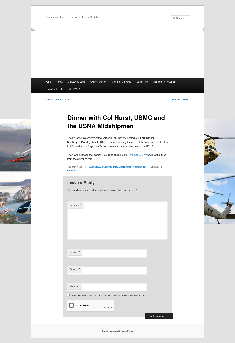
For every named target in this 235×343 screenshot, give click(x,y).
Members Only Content (164, 81)
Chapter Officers (98, 81)
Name (75, 252)
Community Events (121, 81)
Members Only (138, 154)
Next (186, 99)
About (60, 81)
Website (74, 286)
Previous (175, 99)
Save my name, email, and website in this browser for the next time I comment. (108, 295)
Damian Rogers (142, 166)
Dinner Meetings (109, 166)
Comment (76, 205)
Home (48, 81)
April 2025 (95, 166)
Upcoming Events (54, 89)
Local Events (124, 166)
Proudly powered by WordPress (117, 330)
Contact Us (142, 81)
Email (75, 269)
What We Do (75, 89)
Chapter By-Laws (76, 81)
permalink (72, 169)
